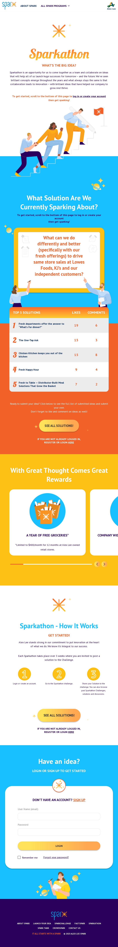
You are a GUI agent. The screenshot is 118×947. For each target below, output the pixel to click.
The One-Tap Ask (28, 340)
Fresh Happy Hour (29, 369)
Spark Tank (43, 928)
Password (23, 824)
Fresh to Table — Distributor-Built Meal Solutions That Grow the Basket (41, 384)
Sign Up (79, 800)
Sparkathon (95, 923)
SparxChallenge (63, 923)
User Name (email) (28, 809)
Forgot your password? (56, 857)
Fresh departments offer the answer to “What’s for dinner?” (41, 325)
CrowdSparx (59, 928)
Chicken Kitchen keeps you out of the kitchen (40, 355)
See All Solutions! (59, 426)
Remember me (30, 857)
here (71, 442)
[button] (97, 564)
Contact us (74, 928)
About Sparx (23, 923)
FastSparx (80, 923)
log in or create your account (89, 96)
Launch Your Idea (42, 923)
